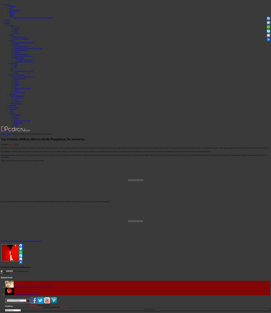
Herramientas (18, 122)
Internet (11, 41)
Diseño (11, 113)
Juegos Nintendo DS (20, 50)
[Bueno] (8, 271)
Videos (7, 22)
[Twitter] (135, 248)
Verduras (16, 90)
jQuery (16, 119)
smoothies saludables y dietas (23, 71)
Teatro (16, 65)
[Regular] (7, 271)
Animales (12, 105)
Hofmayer (63, 307)
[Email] (135, 259)
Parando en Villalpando (21, 39)
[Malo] (3, 271)
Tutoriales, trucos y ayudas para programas (28, 48)
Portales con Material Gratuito (24, 42)
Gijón (15, 31)
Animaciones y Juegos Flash (23, 61)
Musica (7, 20)
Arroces (16, 81)
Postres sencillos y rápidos (22, 88)
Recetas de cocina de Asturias (23, 77)
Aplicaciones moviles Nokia (23, 56)
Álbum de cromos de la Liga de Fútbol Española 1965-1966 (34, 18)
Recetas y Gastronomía (17, 75)
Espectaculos (13, 63)
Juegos (16, 100)
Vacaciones (13, 94)
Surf (10, 8)
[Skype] (135, 255)
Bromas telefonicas (20, 37)
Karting (11, 14)
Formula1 (12, 6)
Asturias (16, 29)
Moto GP (12, 12)
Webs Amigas (14, 107)
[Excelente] (12, 271)
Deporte (7, 4)
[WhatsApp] (135, 252)
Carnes (16, 82)
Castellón (17, 27)
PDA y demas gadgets (21, 46)
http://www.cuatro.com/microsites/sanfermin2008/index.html (21, 241)
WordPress (17, 115)
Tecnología (17, 98)
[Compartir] (135, 262)
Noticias (16, 44)
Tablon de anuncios (15, 103)
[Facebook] (135, 245)
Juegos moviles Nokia (21, 54)
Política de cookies (36, 307)
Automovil (17, 101)
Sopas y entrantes (19, 79)
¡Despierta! (13, 109)
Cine (15, 67)
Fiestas (11, 25)
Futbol (11, 16)
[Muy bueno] (10, 271)
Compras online (19, 58)
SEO (15, 117)
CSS (15, 126)
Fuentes (16, 124)
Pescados (17, 84)
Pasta (15, 86)
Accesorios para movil (25, 60)
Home (3, 134)
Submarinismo (14, 10)
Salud (11, 69)
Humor (11, 35)
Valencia (16, 33)
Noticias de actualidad (16, 96)
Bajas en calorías (19, 92)
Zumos (16, 73)
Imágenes (17, 52)
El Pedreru (33, 305)
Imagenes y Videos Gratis (22, 120)
